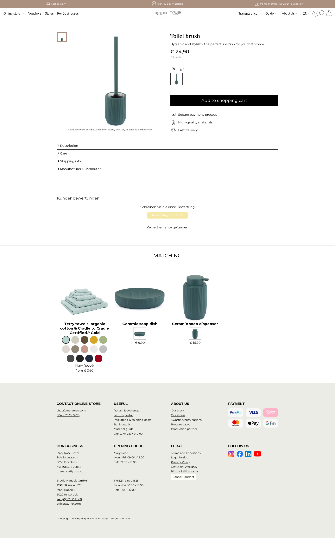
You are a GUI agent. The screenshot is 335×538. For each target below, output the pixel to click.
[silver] (103, 349)
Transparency (247, 13)
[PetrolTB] (176, 79)
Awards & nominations (186, 420)
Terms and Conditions (186, 453)
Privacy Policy (180, 462)
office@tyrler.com (69, 503)
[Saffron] (94, 340)
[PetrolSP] (195, 333)
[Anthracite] (70, 358)
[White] (94, 349)
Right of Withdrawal (185, 471)
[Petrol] (140, 333)
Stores (49, 13)
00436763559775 (68, 415)
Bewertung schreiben (167, 215)
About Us (288, 13)
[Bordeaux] (98, 358)
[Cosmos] (80, 358)
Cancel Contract (183, 477)
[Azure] (66, 340)
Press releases (180, 424)
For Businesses (68, 13)
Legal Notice (179, 457)
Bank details (122, 424)
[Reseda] (103, 340)
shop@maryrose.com (71, 410)
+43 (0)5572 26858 (69, 467)
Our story (177, 410)
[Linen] (75, 340)
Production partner (184, 429)
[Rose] (84, 349)
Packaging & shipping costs (132, 420)
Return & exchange (126, 410)
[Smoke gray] (75, 349)
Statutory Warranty (184, 467)
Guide (269, 13)
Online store (11, 13)
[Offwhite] (66, 349)
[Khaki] (84, 340)
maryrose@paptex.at (71, 471)
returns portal (123, 415)
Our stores (178, 415)
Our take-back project (128, 433)
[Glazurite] (89, 358)
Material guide (123, 429)
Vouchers (34, 13)
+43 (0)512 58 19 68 (69, 499)
